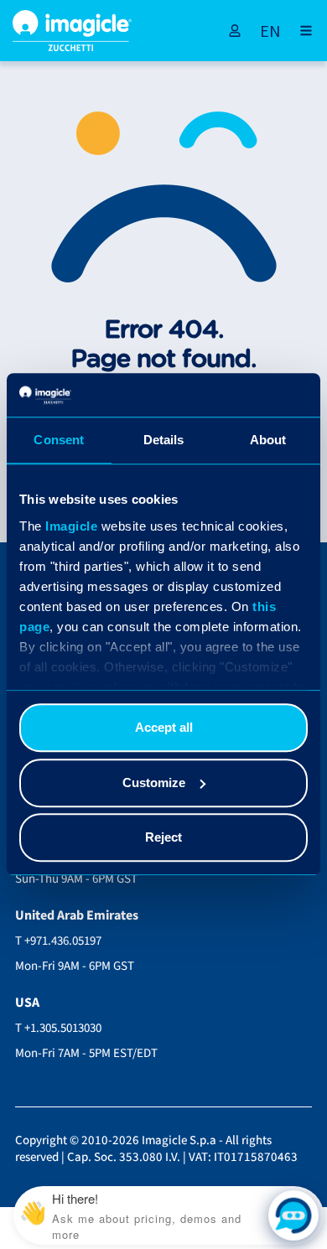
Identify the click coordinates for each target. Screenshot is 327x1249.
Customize (153, 782)
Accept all (164, 728)
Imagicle (71, 526)
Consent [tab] (59, 440)
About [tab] (268, 440)
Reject (163, 838)
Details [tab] (163, 440)
